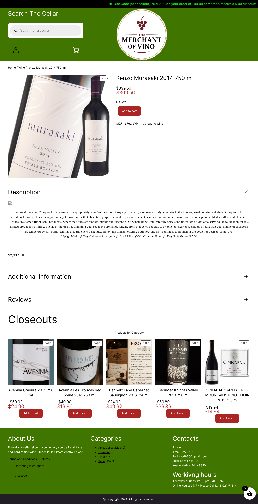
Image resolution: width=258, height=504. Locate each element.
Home (12, 67)
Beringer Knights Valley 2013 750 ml (178, 392)
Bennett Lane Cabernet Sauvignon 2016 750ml (129, 392)
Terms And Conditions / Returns (29, 459)
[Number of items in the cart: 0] (75, 50)
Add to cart (129, 111)
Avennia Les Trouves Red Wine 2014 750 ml (80, 392)
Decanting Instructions (29, 466)
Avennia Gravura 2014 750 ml (30, 392)
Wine (21, 67)
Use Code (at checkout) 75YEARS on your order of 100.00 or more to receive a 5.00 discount (175, 4)
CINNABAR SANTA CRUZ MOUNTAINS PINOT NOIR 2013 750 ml (227, 395)
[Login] (15, 50)
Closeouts (21, 475)
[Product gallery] (59, 126)
